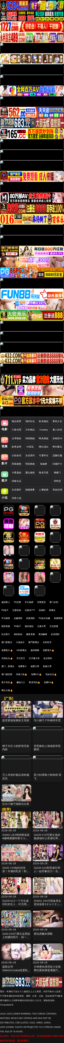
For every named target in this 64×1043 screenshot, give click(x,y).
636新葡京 (22, 650)
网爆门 (57, 472)
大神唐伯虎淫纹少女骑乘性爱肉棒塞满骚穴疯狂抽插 (47, 970)
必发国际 (55, 634)
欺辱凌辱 (16, 446)
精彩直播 (5, 626)
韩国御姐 (30, 438)
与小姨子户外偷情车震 (47, 720)
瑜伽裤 (43, 463)
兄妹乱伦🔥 (51, 674)
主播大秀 (41, 626)
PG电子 (5, 610)
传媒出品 (16, 480)
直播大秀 (47, 666)
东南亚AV (57, 438)
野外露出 (57, 446)
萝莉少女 (57, 421)
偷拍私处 (18, 634)
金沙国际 (47, 658)
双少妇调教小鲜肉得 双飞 (48, 776)
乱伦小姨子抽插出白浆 (15, 804)
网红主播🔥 (7, 690)
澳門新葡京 (33, 642)
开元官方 (21, 658)
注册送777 (30, 610)
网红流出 (43, 446)
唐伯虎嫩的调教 (43, 933)
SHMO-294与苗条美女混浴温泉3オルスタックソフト (47, 904)
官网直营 (41, 602)
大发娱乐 (20, 642)
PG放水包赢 (44, 618)
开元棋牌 (29, 602)
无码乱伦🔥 (7, 658)
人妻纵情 (43, 489)
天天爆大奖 (34, 658)
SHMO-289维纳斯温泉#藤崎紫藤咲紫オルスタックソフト (16, 838)
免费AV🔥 (49, 682)
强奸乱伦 (30, 421)
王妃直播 (53, 626)
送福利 (42, 610)
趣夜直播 (30, 634)
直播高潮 (58, 618)
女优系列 (30, 455)
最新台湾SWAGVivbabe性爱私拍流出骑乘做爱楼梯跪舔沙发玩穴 (15, 972)
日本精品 (30, 429)
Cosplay (43, 429)
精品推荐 (16, 421)
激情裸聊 (35, 650)
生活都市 (16, 489)
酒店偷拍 (29, 626)
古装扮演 (16, 455)
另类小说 (16, 498)
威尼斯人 (5, 602)
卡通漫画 (16, 472)
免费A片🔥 (36, 674)
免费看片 (22, 666)
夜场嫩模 (43, 634)
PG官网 (17, 602)
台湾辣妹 (16, 438)
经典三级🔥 (21, 674)
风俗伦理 (57, 489)
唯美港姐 (43, 438)
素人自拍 (57, 429)
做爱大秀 (35, 666)
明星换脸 (30, 463)
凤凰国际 (30, 618)
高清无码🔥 (34, 682)
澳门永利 (53, 602)
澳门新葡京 (6, 642)
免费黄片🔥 (48, 650)
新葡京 (52, 610)
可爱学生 (43, 455)
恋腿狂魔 (57, 455)
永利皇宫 (47, 642)
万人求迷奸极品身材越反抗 (15, 776)
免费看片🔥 (7, 650)
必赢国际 (18, 618)
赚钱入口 (21, 682)
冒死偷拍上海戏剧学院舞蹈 (47, 747)
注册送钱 (16, 610)
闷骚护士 (57, 463)
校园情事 (30, 489)
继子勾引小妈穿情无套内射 (15, 747)
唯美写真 (43, 472)
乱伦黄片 (5, 634)
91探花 (30, 446)
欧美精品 (43, 421)
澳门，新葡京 (7, 666)
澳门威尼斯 (6, 674)
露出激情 (30, 472)
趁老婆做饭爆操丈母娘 (15, 720)
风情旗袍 (16, 463)
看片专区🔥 (7, 682)
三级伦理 (16, 429)
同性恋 (57, 480)
